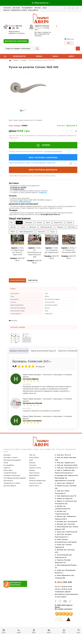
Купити (46, 145)
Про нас (32, 455)
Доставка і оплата (11, 457)
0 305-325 (15, 26)
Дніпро (13, 227)
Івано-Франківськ (26, 232)
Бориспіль (58, 222)
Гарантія (7, 468)
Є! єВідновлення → (41, 3)
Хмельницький (46, 227)
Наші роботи (33, 10)
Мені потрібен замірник (43, 158)
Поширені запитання (12, 475)
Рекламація (8, 480)
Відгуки (7, 10)
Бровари (28, 222)
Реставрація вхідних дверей (15, 478)
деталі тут (43, 192)
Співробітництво (10, 473)
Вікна (55, 56)
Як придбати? (27, 8)
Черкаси (60, 227)
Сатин (46, 293)
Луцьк (52, 232)
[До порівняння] (71, 163)
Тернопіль (42, 232)
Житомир (71, 227)
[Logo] (41, 18)
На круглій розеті (50, 302)
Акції (45, 8)
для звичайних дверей (51, 305)
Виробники (71, 449)
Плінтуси (60, 449)
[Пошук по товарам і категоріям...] (37, 48)
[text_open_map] (50, 362)
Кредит (32, 470)
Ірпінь (39, 222)
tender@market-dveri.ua (50, 214)
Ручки (36, 449)
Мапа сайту (8, 470)
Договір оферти (10, 485)
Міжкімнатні (19, 56)
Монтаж (38, 8)
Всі (12, 222)
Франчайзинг (34, 475)
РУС (72, 39)
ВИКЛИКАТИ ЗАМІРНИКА (16, 41)
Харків (69, 222)
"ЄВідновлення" (24, 202)
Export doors (34, 485)
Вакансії (32, 478)
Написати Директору (37, 480)
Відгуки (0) (33, 280)
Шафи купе (50, 449)
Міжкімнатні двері (12, 449)
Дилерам (7, 455)
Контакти (7, 8)
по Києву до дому (17, 189)
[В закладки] (75, 163)
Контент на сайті (35, 483)
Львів (23, 227)
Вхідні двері (26, 449)
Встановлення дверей (12, 460)
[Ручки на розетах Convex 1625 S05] (28, 88)
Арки (42, 449)
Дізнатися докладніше (53, 151)
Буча (48, 222)
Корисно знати (35, 468)
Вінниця (32, 227)
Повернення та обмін (19, 10)
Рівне (13, 232)
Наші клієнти (34, 473)
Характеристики (17, 280)
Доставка (16, 8)
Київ (19, 222)
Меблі (71, 56)
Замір (6, 462)
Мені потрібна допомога (43, 170)
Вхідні (39, 56)
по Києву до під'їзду (18, 187)
